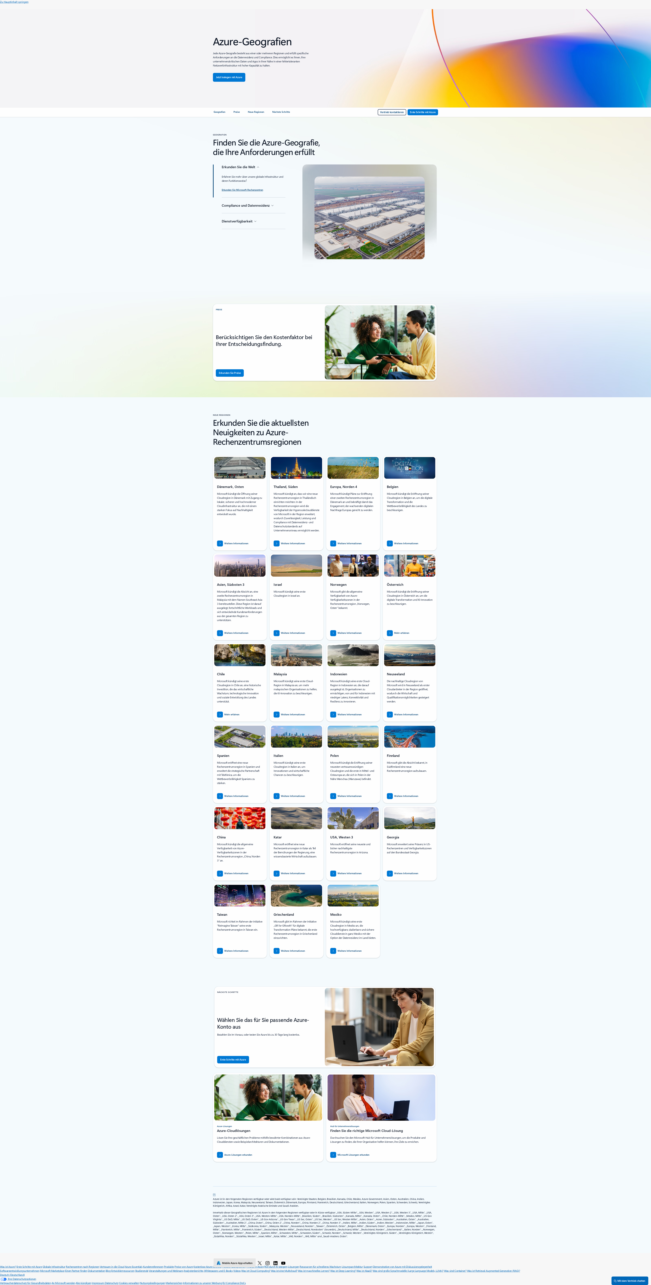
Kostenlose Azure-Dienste (207, 1266)
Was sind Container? (455, 1270)
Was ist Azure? (8, 1266)
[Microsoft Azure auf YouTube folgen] (284, 1263)
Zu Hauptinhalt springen (14, 2)
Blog (108, 1270)
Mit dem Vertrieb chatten (631, 1280)
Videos (237, 1270)
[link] (219, 113)
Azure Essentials (133, 1266)
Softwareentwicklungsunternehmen (19, 1270)
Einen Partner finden (76, 1270)
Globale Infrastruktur (54, 1266)
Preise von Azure (183, 1266)
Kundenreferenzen (153, 1266)
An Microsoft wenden (63, 1283)
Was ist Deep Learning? (343, 1270)
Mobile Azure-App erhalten (237, 1263)
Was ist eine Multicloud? (284, 1270)
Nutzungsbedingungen (152, 1283)
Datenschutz (111, 1283)
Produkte (169, 1266)
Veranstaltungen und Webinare (166, 1270)
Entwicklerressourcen (122, 1270)
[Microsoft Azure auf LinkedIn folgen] (276, 1263)
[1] (214, 1194)
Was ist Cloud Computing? (255, 1270)
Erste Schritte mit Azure (29, 1266)
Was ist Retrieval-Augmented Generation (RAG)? (493, 1270)
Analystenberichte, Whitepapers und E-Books (208, 1270)
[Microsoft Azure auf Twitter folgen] (260, 1263)
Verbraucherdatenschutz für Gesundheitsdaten (25, 1283)
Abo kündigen (83, 1283)
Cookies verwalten (129, 1283)
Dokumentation (96, 1270)
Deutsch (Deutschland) (12, 1275)
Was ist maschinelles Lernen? (314, 1270)
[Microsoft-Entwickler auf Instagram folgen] (268, 1263)
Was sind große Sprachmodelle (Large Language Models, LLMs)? (408, 1270)
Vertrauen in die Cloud (112, 1266)
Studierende (141, 1270)
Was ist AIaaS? (364, 1270)
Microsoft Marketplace (52, 1270)
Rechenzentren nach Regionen (82, 1266)
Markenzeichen (174, 1283)
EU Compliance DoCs (234, 1283)
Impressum (98, 1283)
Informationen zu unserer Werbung (202, 1283)
